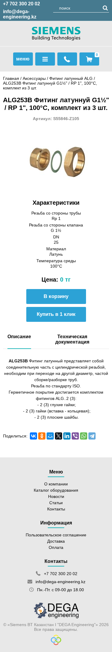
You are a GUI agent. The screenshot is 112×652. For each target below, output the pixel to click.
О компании (56, 484)
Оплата (56, 547)
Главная (11, 78)
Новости (56, 496)
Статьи (56, 502)
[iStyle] (56, 643)
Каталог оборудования (56, 490)
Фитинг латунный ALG (71, 78)
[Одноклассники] (41, 436)
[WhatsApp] (83, 436)
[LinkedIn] (66, 436)
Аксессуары (34, 78)
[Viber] (75, 436)
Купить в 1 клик (56, 314)
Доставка (56, 541)
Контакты (56, 509)
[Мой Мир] (50, 436)
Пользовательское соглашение (56, 535)
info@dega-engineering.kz (19, 14)
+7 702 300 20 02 (21, 3)
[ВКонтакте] (33, 436)
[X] (58, 436)
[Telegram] (92, 436)
